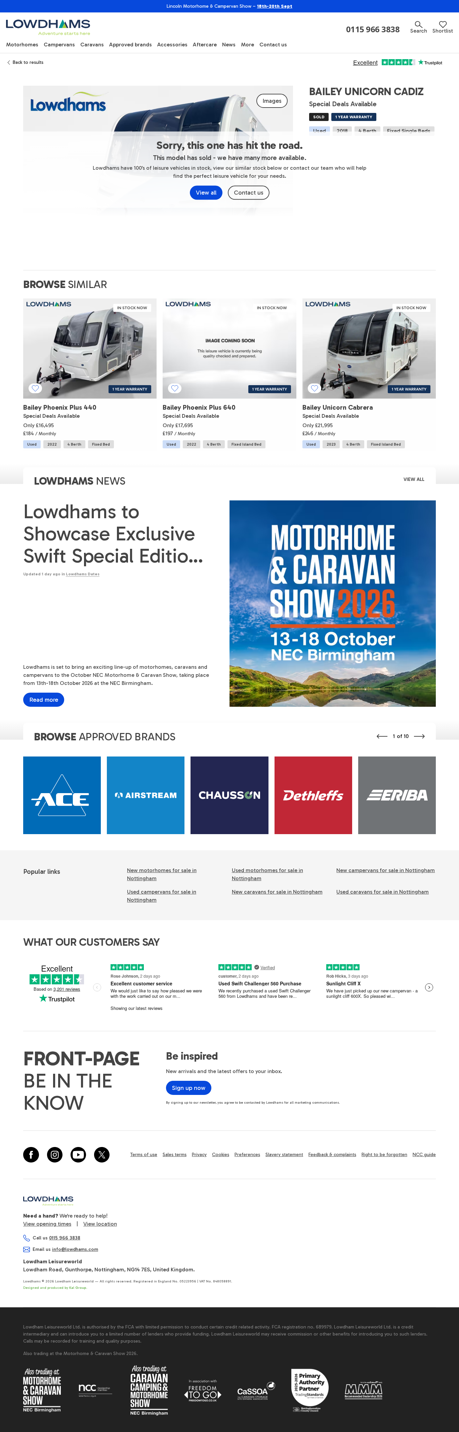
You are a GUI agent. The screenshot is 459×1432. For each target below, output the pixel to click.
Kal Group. (78, 1288)
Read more (43, 699)
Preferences (247, 1154)
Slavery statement (284, 1154)
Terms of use (143, 1154)
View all (206, 192)
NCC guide (424, 1154)
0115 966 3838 (373, 29)
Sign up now (188, 1088)
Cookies (220, 1154)
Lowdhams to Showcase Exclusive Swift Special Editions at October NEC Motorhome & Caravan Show (115, 533)
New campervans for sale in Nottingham (385, 870)
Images (272, 101)
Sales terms (174, 1154)
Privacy (199, 1154)
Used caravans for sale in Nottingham (382, 892)
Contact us (248, 192)
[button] (418, 27)
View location (100, 1224)
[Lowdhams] (48, 27)
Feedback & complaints (332, 1154)
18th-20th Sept (274, 6)
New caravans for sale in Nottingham (277, 892)
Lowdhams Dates (82, 574)
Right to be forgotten (384, 1154)
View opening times (47, 1224)
